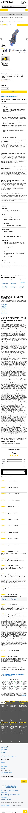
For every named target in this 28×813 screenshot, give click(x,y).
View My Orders (4, 747)
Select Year (12, 9)
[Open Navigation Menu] (1, 1)
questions (24, 695)
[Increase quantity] (7, 88)
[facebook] (6, 786)
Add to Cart (14, 91)
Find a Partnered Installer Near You (8, 756)
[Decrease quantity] (2, 88)
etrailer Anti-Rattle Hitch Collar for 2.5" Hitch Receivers (23, 287)
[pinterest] (9, 786)
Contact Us (3, 752)
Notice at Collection (5, 795)
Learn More (4, 445)
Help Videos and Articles (6, 772)
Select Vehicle (4, 9)
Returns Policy (4, 749)
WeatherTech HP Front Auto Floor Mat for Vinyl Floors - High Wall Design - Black (5, 287)
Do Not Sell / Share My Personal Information (10, 794)
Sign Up (3, 762)
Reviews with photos (7, 477)
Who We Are (4, 766)
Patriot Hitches (4, 73)
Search (2, 774)
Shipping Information (5, 751)
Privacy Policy (4, 792)
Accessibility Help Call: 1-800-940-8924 (9, 790)
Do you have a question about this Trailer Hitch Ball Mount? (14, 675)
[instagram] (12, 786)
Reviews (10, 80)
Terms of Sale (4, 797)
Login (2, 760)
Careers (3, 768)
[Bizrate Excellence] (5, 805)
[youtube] (15, 786)
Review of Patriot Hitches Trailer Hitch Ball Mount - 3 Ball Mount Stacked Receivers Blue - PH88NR (4, 312)
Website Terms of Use (6, 799)
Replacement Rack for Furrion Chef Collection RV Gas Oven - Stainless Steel (14, 287)
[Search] (3, 6)
